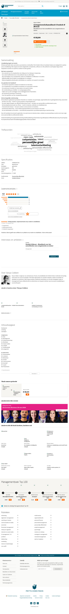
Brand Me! (3, 445)
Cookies (47, 596)
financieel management (7, 527)
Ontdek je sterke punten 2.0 (53, 467)
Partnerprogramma (7, 583)
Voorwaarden (6, 569)
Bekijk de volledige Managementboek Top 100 (16, 506)
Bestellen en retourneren (9, 571)
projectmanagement (39, 527)
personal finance (38, 520)
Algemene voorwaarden (25, 596)
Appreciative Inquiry (29, 467)
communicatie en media (7, 522)
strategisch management (40, 534)
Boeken (5, 18)
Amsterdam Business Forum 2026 (14, 407)
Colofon (35, 596)
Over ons (5, 563)
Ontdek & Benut (16, 178)
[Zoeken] (42, 6)
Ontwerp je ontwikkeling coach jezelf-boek (57, 445)
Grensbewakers (20, 305)
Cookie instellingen (56, 596)
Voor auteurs (6, 577)
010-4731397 (65, 11)
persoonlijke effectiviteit (40, 525)
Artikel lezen (53, 256)
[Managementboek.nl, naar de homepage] (7, 7)
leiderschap (4, 539)
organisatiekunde (38, 518)
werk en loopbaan (38, 539)
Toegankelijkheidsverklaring (26, 597)
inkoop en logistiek (6, 529)
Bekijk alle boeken (5, 313)
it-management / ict (6, 534)
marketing (3, 541)
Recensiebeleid (6, 580)
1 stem (15, 52)
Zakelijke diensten (24, 563)
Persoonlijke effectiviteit (14, 18)
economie (3, 525)
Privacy (41, 596)
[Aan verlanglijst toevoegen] (48, 41)
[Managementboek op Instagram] (38, 603)
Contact (4, 566)
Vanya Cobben (37, 22)
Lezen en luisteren (7, 574)
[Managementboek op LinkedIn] (31, 603)
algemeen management (7, 518)
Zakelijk (22, 560)
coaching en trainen (6, 520)
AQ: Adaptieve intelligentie (30, 445)
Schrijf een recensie (14, 208)
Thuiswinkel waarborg (12, 596)
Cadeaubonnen (24, 569)
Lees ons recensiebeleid (13, 211)
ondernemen (37, 515)
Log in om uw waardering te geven (15, 216)
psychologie (37, 529)
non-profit (3, 546)
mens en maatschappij (7, 543)
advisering (4, 515)
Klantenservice (7, 560)
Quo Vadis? (3, 467)
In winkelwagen (40, 41)
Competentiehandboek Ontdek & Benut (29, 18)
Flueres (14, 169)
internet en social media (7, 532)
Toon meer (34, 373)
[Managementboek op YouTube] (34, 603)
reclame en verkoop (39, 532)
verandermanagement (40, 536)
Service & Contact (39, 597)
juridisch (3, 536)
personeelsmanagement (40, 522)
